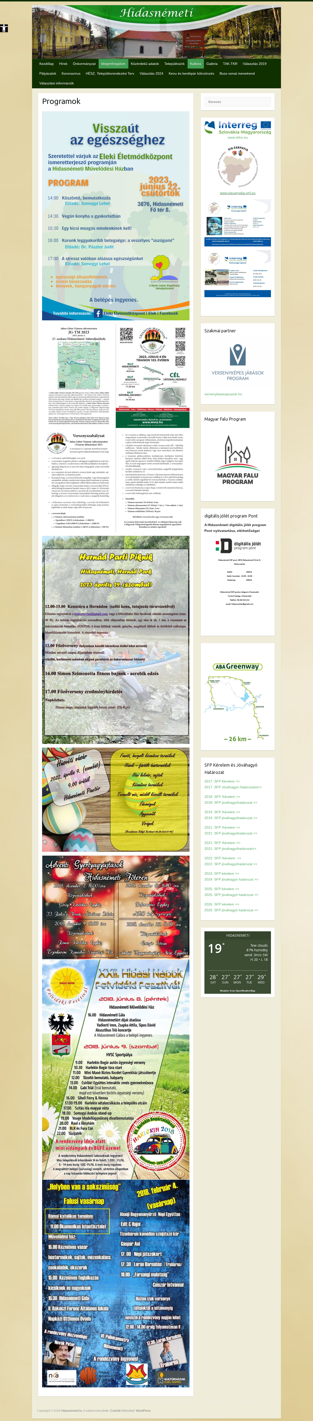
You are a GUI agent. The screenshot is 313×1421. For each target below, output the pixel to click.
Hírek (63, 64)
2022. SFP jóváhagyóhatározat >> (230, 864)
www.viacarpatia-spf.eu (238, 193)
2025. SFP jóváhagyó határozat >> (231, 895)
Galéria (212, 64)
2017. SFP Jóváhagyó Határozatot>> (233, 787)
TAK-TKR (230, 64)
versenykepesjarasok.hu (223, 394)
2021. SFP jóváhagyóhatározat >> (230, 833)
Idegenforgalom (113, 64)
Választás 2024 (151, 73)
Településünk (174, 64)
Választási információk (56, 83)
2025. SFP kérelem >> (221, 889)
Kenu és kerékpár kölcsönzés (191, 73)
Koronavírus (71, 73)
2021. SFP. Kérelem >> (222, 827)
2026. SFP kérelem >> (221, 904)
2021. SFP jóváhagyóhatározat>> (230, 849)
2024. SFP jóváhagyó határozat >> (231, 879)
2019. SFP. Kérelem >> (222, 812)
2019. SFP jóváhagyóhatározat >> (230, 818)
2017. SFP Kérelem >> (222, 781)
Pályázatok (47, 73)
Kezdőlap (46, 64)
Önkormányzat (84, 64)
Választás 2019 (255, 64)
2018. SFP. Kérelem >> (222, 797)
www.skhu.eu (238, 137)
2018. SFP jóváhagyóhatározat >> (230, 802)
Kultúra (195, 64)
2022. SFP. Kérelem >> (222, 858)
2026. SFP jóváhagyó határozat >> (231, 910)
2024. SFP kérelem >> (221, 873)
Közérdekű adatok (145, 64)
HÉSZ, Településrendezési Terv (110, 73)
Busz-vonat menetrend (237, 73)
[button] (4, 28)
